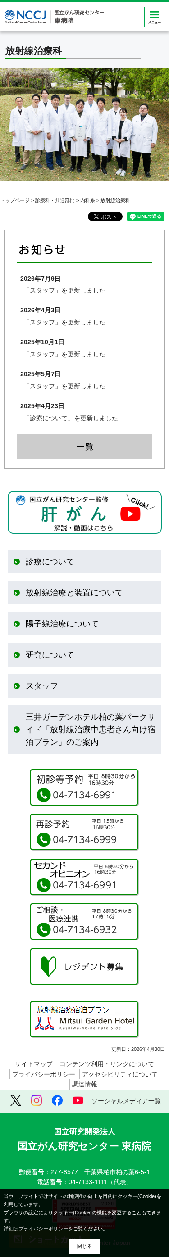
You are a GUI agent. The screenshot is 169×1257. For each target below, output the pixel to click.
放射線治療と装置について (74, 592)
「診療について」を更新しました (70, 418)
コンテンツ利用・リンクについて (106, 1064)
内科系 (87, 200)
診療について (50, 561)
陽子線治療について (62, 623)
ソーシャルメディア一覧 (126, 1100)
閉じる (84, 1246)
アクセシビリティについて (120, 1074)
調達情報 (84, 1084)
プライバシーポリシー (43, 1074)
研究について (50, 654)
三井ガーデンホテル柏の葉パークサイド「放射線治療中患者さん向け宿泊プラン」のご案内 (90, 729)
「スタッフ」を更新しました (64, 290)
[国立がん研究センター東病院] (54, 17)
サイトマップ (34, 1064)
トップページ (15, 200)
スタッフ (42, 685)
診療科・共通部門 (55, 200)
